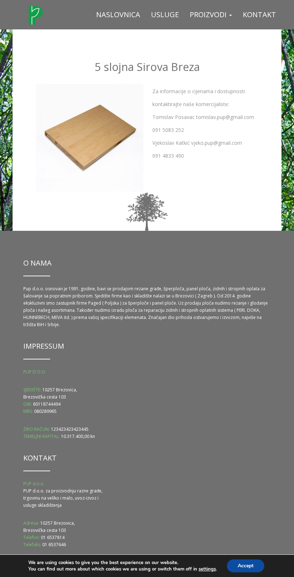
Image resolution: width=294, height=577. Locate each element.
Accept (245, 565)
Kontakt (259, 14)
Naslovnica (118, 14)
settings (207, 569)
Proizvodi (209, 14)
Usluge (165, 14)
